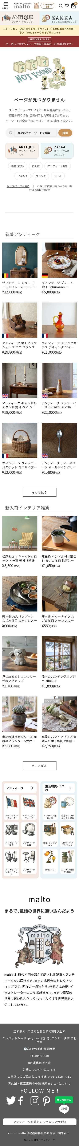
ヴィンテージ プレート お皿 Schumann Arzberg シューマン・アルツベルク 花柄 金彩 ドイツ (58, 285)
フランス (41, 176)
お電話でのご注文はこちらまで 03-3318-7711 (39, 1076)
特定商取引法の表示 (41, 1133)
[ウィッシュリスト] (67, 6)
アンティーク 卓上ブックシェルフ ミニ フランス (19, 345)
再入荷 (36, 166)
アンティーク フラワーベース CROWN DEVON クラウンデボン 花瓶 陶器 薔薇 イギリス (59, 405)
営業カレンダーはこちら (39, 1069)
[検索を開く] (61, 6)
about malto (17, 1133)
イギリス (23, 176)
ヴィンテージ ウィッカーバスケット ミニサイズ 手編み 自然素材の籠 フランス (19, 465)
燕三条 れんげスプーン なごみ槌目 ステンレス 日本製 (18, 619)
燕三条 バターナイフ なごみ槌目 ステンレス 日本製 (58, 619)
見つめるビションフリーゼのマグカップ (19, 679)
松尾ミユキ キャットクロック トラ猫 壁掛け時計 (19, 558)
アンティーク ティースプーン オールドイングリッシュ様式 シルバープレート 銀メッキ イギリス (59, 465)
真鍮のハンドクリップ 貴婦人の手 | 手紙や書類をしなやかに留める (59, 739)
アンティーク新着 (58, 166)
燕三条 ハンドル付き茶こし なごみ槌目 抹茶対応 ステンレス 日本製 (59, 558)
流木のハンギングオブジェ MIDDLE (59, 679)
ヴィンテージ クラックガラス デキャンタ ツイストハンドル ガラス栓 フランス (59, 345)
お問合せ (63, 1133)
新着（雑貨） (17, 166)
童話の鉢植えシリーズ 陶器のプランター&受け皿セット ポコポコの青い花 (19, 739)
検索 (65, 133)
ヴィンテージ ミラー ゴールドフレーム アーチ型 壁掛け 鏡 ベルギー (19, 285)
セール (58, 176)
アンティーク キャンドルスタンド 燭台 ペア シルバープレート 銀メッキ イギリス (19, 405)
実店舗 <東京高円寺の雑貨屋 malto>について (39, 1083)
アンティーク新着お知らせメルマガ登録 (39, 1122)
